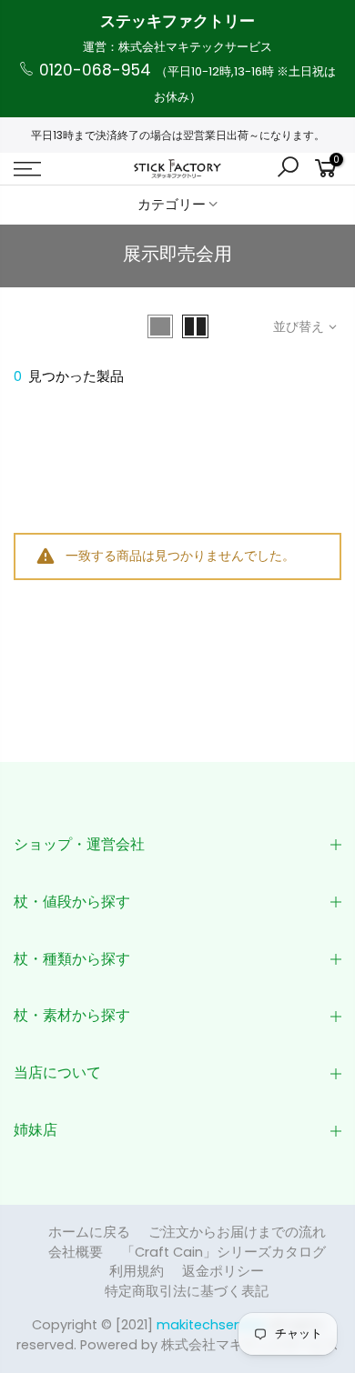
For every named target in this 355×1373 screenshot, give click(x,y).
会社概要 (75, 1252)
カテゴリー (171, 204)
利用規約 (136, 1271)
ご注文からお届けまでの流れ (237, 1232)
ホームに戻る (89, 1232)
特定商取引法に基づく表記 (187, 1291)
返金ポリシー (223, 1271)
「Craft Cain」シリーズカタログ (223, 1252)
